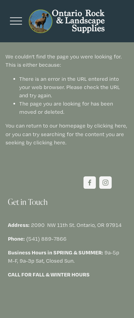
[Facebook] (89, 182)
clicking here (110, 125)
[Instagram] (105, 182)
